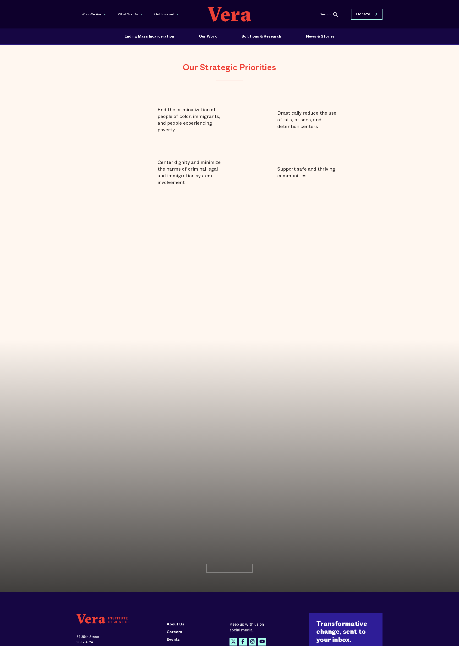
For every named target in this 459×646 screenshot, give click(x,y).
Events (173, 639)
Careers (174, 632)
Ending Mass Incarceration (149, 36)
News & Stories (320, 36)
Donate (363, 14)
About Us (175, 624)
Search (325, 13)
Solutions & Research (261, 36)
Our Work (208, 36)
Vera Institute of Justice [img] (229, 14)
